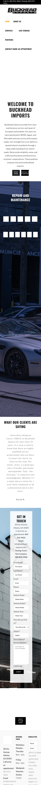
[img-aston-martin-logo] (27, 217)
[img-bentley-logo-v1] (6, 233)
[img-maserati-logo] (18, 233)
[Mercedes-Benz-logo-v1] (20, 217)
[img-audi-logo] (34, 217)
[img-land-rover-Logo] (12, 233)
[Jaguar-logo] (6, 217)
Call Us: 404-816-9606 (12, 1)
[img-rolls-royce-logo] (36, 233)
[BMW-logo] (13, 217)
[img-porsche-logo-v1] (30, 233)
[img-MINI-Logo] (24, 233)
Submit (18, 672)
